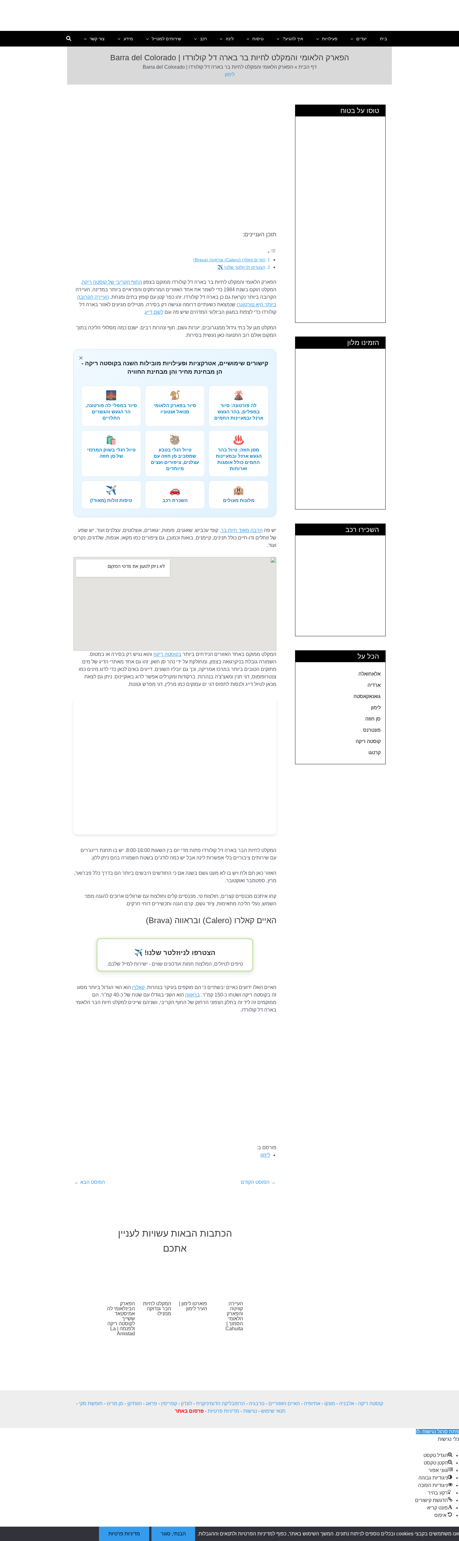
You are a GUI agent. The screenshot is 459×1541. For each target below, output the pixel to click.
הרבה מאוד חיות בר (242, 530)
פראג (151, 1403)
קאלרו (138, 987)
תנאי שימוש (273, 1411)
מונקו (329, 1403)
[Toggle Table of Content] (271, 252)
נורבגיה (256, 1403)
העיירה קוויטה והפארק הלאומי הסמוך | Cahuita (234, 1316)
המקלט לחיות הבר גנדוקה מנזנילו (157, 1308)
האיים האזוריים (284, 1403)
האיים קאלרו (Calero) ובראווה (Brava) (229, 259)
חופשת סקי (91, 1403)
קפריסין (169, 1403)
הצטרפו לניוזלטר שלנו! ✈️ (241, 267)
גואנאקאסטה (367, 696)
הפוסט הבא (89, 1182)
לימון (229, 74)
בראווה (192, 994)
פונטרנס (372, 730)
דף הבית (308, 67)
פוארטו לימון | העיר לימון (193, 1306)
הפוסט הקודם (258, 1182)
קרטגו (374, 752)
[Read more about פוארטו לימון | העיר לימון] (193, 1277)
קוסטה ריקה (368, 741)
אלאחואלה (369, 674)
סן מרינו (115, 1403)
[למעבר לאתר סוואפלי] (174, 766)
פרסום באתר (189, 1411)
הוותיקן (134, 1403)
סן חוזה (373, 718)
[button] (353, 39)
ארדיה (374, 685)
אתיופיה (312, 1403)
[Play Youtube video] (174, 1079)
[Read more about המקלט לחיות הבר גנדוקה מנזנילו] (157, 1277)
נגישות (250, 1411)
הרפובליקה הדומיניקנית (220, 1403)
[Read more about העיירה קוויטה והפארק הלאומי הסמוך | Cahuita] (229, 1277)
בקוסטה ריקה (167, 654)
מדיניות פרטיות (223, 1411)
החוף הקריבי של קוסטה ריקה (112, 282)
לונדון (186, 1403)
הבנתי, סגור (173, 1533)
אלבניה (346, 1403)
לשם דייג (154, 312)
